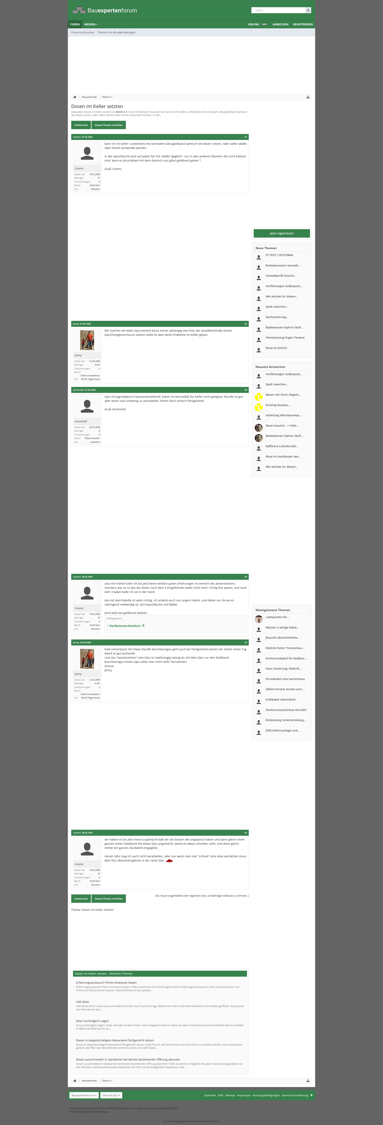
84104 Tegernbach (90, 379)
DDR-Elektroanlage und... (283, 730)
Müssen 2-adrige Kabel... (282, 627)
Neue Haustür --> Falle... (282, 425)
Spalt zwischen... (277, 306)
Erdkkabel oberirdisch (281, 699)
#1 (246, 137)
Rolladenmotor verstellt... (283, 265)
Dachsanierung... (277, 317)
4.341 (97, 364)
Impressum (244, 1095)
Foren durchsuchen (82, 32)
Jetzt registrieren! (282, 233)
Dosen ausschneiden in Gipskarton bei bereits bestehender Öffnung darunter (128, 1059)
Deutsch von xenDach (157, 1108)
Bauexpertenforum (83, 1095)
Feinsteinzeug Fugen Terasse (285, 337)
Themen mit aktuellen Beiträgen (116, 32)
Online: (257, 24)
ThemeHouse (101, 1111)
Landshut (95, 441)
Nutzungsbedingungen (266, 1095)
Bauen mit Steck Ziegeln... (283, 394)
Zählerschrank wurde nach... (285, 689)
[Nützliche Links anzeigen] (308, 97)
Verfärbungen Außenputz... (284, 286)
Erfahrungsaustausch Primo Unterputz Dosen (106, 982)
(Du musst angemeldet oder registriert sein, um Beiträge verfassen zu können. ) (202, 895)
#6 (246, 832)
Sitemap (230, 1095)
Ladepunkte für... (277, 617)
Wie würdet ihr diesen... (282, 296)
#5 (246, 642)
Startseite (210, 1095)
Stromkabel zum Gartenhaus (285, 679)
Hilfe (220, 1095)
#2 (246, 323)
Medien (89, 24)
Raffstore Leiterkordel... (282, 446)
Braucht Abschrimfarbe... (283, 637)
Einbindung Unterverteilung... (286, 720)
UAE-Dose (82, 1002)
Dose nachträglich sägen (92, 1021)
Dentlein (95, 188)
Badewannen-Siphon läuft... (284, 327)
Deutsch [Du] (110, 1095)
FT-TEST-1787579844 (279, 255)
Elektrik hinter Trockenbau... (285, 648)
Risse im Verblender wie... (283, 456)
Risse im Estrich (276, 348)
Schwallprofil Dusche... (281, 276)
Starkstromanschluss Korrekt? (286, 710)
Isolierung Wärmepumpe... (284, 415)
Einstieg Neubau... (278, 405)
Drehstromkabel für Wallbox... (286, 658)
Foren (75, 24)
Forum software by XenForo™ (102, 1108)
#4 (246, 576)
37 (99, 177)
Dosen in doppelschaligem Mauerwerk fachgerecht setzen (115, 1040)
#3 (246, 390)
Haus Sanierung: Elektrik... (284, 668)
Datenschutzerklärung (295, 1095)
